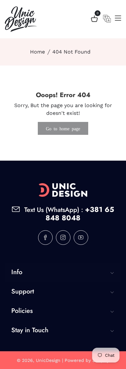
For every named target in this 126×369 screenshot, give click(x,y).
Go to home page (63, 128)
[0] (94, 20)
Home (37, 52)
